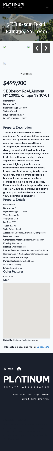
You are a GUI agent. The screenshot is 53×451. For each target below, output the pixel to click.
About (23, 394)
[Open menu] (47, 7)
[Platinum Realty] (13, 5)
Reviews (45, 394)
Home (15, 394)
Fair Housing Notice (40, 399)
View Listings (33, 394)
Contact (25, 399)
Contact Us (43, 347)
